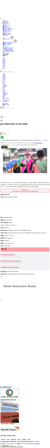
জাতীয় (4, 59)
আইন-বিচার (4, 92)
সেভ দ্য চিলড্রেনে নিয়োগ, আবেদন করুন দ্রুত (7, 423)
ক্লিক (31, 274)
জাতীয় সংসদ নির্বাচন (6, 100)
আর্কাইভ (29, 439)
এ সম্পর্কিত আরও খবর (6, 387)
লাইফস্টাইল (5, 86)
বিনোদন (4, 66)
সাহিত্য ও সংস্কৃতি (6, 98)
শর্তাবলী (8, 439)
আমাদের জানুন (3, 439)
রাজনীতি (4, 60)
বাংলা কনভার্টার (24, 439)
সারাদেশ (4, 64)
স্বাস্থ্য (4, 90)
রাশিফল (4, 96)
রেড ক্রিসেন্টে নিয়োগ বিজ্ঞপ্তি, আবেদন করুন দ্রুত (8, 399)
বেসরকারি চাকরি (33, 286)
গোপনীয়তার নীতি (13, 439)
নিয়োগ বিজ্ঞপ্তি (8, 286)
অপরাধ (4, 91)
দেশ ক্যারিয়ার (5, 101)
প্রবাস (4, 68)
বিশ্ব (3, 65)
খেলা (3, 67)
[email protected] (38, 143)
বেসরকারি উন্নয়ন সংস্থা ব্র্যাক (20, 286)
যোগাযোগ (18, 439)
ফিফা (4, 58)
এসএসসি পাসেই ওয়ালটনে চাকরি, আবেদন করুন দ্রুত (8, 411)
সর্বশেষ (4, 57)
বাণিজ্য (4, 62)
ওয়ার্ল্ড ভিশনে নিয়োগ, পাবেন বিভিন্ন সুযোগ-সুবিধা (7, 435)
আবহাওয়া (4, 94)
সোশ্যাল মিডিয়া (5, 93)
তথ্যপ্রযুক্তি (5, 84)
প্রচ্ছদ (1, 116)
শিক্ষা (3, 88)
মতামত (4, 87)
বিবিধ (3, 97)
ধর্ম (3, 99)
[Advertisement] (25, 9)
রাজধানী (4, 63)
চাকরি (4, 89)
